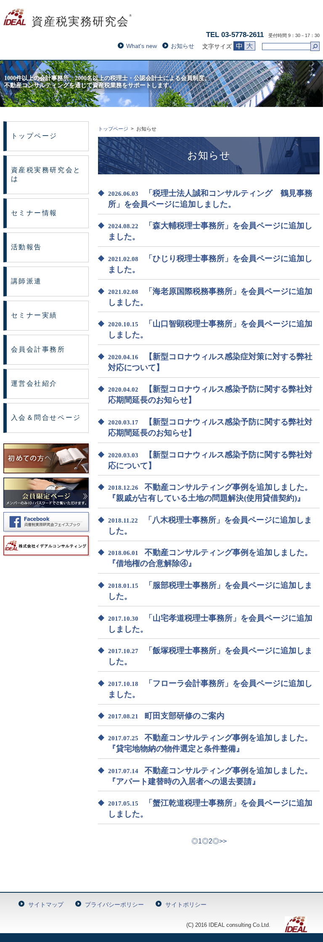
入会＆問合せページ (46, 417)
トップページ (34, 135)
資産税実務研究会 (67, 21)
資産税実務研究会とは (46, 174)
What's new (141, 46)
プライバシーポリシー (114, 904)
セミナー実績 (34, 315)
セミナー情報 (34, 212)
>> (223, 841)
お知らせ (182, 46)
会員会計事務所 (38, 349)
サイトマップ (46, 904)
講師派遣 (26, 281)
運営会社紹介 (34, 383)
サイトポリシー (186, 904)
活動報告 (26, 247)
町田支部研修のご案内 (185, 715)
